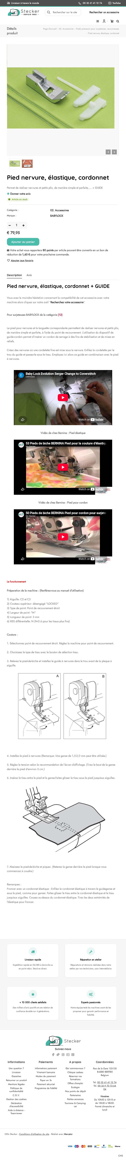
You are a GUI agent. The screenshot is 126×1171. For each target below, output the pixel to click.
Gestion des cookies (16, 1099)
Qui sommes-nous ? (75, 1068)
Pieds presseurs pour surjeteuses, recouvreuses (97, 28)
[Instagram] (63, 1054)
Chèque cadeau (75, 1072)
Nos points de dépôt (75, 1091)
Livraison (16, 1072)
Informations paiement (46, 1068)
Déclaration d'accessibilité (16, 1105)
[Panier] (112, 21)
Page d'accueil (50, 28)
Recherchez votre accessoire (67, 302)
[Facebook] (53, 1054)
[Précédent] (108, 152)
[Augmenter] (23, 225)
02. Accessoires (66, 28)
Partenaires (75, 1095)
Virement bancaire (46, 1072)
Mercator (68, 1134)
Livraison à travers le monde (25, 3)
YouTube (116, 3)
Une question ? (16, 1068)
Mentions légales (16, 1084)
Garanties (16, 1076)
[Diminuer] (9, 225)
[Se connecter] (105, 21)
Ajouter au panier (23, 242)
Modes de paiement (46, 1076)
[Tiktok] (58, 1054)
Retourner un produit (16, 1080)
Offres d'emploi (75, 1083)
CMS (120, 1155)
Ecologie (75, 1087)
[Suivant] (114, 152)
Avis (29, 275)
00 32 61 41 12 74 (92, 3)
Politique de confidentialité (16, 1090)
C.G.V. (16, 1095)
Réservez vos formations (75, 1078)
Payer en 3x (46, 1080)
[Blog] (73, 1054)
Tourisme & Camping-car (75, 1105)
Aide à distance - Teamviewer (16, 1112)
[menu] (97, 21)
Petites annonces (75, 1099)
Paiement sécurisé (46, 1084)
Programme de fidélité (46, 1088)
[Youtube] (68, 1054)
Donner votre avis (20, 194)
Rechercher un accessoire (104, 12)
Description (14, 275)
